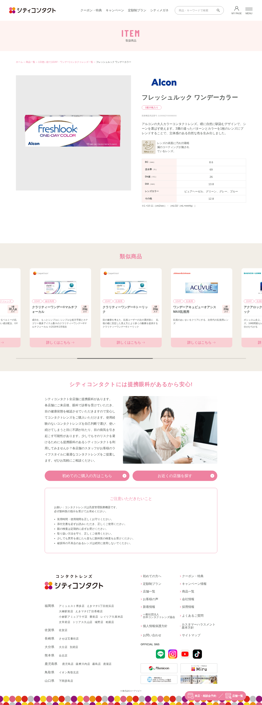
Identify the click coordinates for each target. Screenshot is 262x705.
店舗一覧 (237, 695)
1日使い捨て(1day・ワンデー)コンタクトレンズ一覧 (65, 62)
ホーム (19, 62)
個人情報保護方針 (155, 626)
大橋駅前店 (66, 611)
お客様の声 (150, 599)
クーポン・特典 (91, 10)
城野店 (99, 622)
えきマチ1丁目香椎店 (89, 611)
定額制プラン (137, 10)
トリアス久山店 (83, 622)
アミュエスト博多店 (71, 605)
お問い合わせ (152, 635)
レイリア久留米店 (112, 616)
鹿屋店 (107, 663)
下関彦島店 (66, 680)
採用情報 (188, 606)
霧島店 (96, 663)
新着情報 (149, 606)
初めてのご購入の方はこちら (87, 476)
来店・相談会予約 (205, 695)
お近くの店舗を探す (175, 476)
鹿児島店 (67, 663)
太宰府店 (64, 622)
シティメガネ (159, 10)
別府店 (74, 647)
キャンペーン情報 (194, 583)
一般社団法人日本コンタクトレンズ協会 (159, 615)
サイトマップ (191, 635)
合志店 (63, 655)
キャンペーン (115, 10)
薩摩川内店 (83, 663)
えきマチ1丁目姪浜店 (100, 605)
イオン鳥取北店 (69, 672)
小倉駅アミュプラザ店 (73, 616)
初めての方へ (152, 576)
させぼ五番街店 (69, 638)
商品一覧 (30, 62)
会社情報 (188, 599)
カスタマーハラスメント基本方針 (198, 626)
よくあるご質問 (193, 615)
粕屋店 (110, 622)
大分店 (63, 647)
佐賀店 (63, 630)
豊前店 (94, 616)
